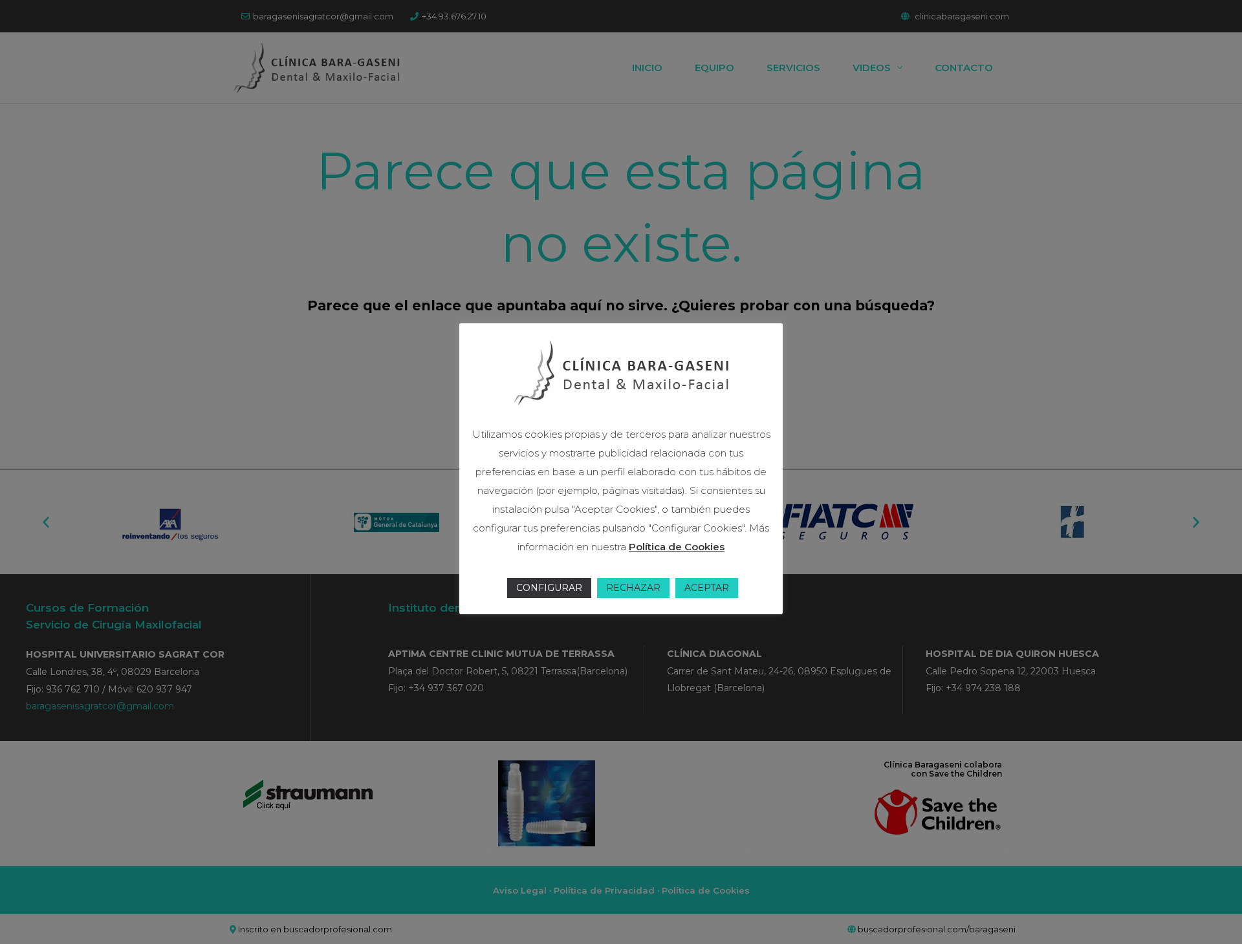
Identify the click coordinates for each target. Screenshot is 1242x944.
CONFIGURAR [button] (549, 588)
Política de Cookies (676, 547)
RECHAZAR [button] (633, 588)
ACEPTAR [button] (706, 588)
